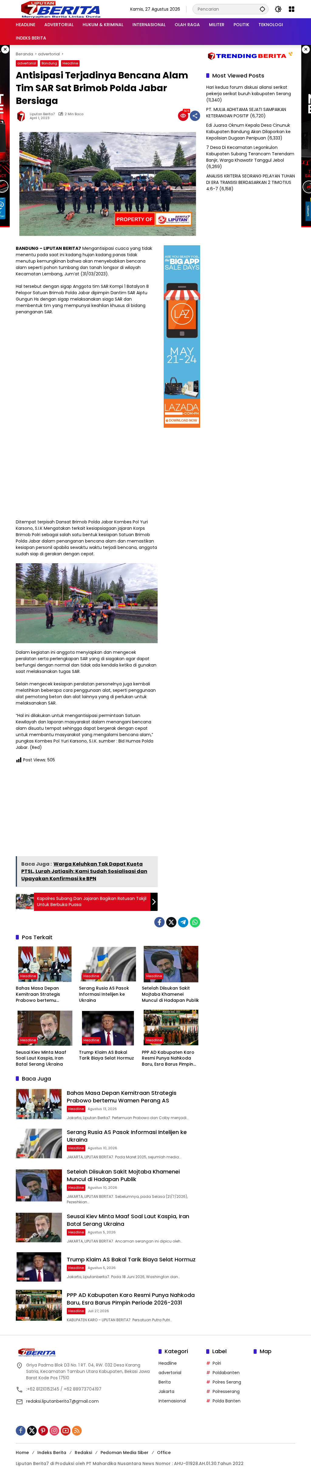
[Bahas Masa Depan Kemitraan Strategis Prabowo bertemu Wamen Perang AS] (45, 964)
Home (22, 1453)
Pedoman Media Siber (125, 1453)
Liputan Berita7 (42, 114)
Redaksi (83, 1453)
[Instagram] (54, 1431)
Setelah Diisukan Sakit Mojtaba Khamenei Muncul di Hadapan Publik (170, 994)
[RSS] (77, 1431)
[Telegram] (183, 922)
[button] (262, 9)
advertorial (26, 63)
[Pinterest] (43, 1431)
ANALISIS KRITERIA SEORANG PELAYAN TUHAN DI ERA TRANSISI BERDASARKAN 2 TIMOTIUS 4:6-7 (250, 182)
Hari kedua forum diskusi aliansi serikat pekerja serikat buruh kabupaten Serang (248, 90)
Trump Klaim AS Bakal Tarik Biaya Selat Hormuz (106, 1055)
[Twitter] (171, 922)
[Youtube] (65, 1431)
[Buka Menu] (291, 9)
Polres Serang (227, 1382)
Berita (165, 1382)
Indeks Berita (51, 1453)
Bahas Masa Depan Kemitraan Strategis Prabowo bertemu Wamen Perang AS (38, 994)
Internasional (172, 1401)
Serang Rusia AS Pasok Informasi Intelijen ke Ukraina (104, 994)
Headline (70, 63)
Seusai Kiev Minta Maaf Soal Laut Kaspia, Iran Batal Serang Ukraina (41, 1058)
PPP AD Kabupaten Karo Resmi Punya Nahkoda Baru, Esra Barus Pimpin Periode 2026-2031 (168, 1058)
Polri (217, 1363)
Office (164, 1453)
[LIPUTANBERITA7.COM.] (59, 9)
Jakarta (166, 1391)
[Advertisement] (87, 811)
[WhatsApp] (195, 922)
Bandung (49, 63)
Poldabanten (226, 1373)
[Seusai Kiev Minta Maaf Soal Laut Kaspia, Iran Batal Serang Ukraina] (45, 1028)
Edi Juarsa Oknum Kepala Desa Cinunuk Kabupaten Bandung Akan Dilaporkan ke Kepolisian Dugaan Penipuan (248, 131)
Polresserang (226, 1391)
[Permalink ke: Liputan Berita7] (23, 115)
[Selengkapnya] (84, 1352)
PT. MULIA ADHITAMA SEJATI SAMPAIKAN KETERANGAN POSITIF (246, 112)
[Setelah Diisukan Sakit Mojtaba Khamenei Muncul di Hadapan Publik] (171, 964)
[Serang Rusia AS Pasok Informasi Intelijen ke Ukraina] (108, 964)
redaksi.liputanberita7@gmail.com (62, 1401)
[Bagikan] (195, 116)
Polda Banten (227, 1401)
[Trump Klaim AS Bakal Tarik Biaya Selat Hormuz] (108, 1028)
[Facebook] (159, 922)
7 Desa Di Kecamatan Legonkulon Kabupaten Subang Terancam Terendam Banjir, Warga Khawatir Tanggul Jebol (250, 153)
